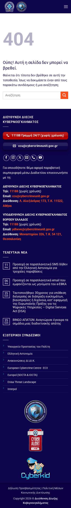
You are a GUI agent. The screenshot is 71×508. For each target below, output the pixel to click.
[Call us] (33, 158)
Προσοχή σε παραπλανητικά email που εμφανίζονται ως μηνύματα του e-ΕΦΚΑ (39, 282)
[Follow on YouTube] (40, 158)
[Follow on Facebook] (6, 158)
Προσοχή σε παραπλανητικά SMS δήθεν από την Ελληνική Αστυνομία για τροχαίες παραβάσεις (40, 267)
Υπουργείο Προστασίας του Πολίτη (29, 346)
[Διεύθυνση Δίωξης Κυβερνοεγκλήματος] (31, 6)
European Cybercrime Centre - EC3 (28, 368)
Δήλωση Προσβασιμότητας (24, 488)
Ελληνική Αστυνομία (20, 353)
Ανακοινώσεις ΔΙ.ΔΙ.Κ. (21, 360)
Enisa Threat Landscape (22, 382)
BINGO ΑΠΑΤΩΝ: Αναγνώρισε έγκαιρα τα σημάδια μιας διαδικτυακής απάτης (40, 321)
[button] (66, 6)
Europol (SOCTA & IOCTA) (22, 375)
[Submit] (64, 95)
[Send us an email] (27, 158)
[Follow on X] (20, 158)
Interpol (12, 389)
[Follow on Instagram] (13, 158)
